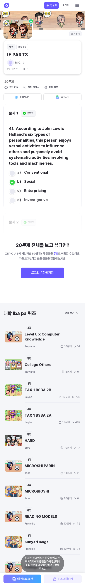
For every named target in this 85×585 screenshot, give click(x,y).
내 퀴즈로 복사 (25, 578)
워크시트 (65, 97)
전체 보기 (69, 313)
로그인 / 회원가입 (42, 273)
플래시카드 (24, 97)
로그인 (66, 5)
